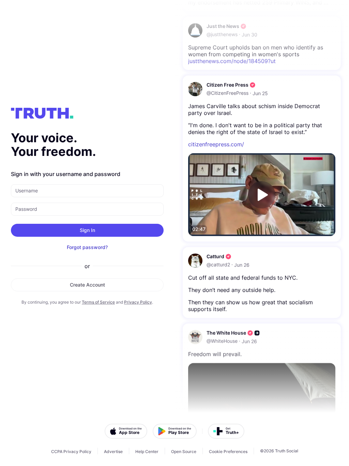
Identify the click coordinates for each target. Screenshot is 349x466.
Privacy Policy (138, 302)
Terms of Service (98, 302)
